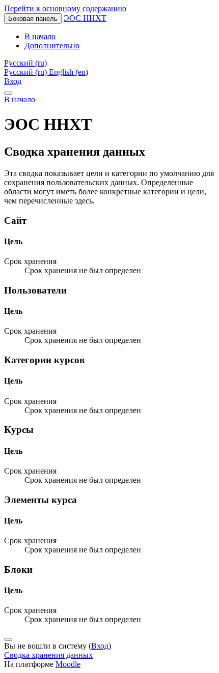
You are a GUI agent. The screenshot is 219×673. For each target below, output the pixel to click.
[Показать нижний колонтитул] (8, 639)
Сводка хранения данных (48, 655)
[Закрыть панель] (8, 93)
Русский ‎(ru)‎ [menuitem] (26, 72)
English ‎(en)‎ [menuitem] (68, 72)
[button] (25, 62)
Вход (12, 81)
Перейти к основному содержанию (65, 8)
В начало (19, 99)
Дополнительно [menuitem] (51, 45)
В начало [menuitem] (40, 36)
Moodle (68, 664)
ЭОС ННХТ (85, 18)
